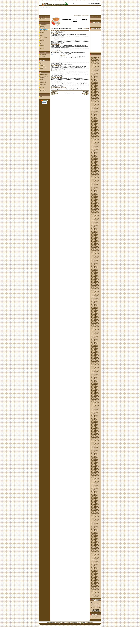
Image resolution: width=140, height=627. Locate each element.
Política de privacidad (89, 622)
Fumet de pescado (55, 44)
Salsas (41, 35)
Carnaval (42, 63)
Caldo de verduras (55, 39)
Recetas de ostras (68, 50)
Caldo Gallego (63, 55)
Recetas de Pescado (51, 622)
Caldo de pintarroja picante (57, 70)
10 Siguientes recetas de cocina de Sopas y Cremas (85, 93)
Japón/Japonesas (43, 81)
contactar (76, 15)
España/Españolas (44, 74)
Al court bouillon (55, 33)
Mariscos (42, 38)
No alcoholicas (43, 54)
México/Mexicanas (44, 76)
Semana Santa (43, 66)
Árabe (41, 85)
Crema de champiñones (56, 77)
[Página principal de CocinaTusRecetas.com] (54, 5)
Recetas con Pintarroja (69, 69)
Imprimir (87, 15)
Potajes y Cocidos (43, 30)
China (41, 79)
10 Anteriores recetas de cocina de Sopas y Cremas (54, 93)
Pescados (42, 40)
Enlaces (42, 96)
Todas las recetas (43, 24)
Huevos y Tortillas (43, 27)
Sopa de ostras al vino (56, 51)
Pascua (41, 68)
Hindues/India (43, 82)
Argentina (42, 87)
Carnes (41, 42)
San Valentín (42, 65)
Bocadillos (42, 45)
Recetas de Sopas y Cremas (57, 32)
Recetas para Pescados (96, 616)
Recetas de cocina (97, 6)
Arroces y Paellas (43, 37)
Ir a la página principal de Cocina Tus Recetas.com (74, 622)
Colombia (42, 89)
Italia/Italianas (43, 77)
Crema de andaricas (56, 65)
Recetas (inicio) (43, 18)
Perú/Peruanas (43, 84)
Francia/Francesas (44, 90)
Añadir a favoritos (81, 15)
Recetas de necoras (68, 64)
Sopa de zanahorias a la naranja (58, 87)
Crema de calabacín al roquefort (58, 82)
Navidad (42, 62)
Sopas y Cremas (44, 29)
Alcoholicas (42, 56)
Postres (41, 43)
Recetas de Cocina (59, 622)
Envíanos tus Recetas (96, 607)
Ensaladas (42, 32)
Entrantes (42, 26)
